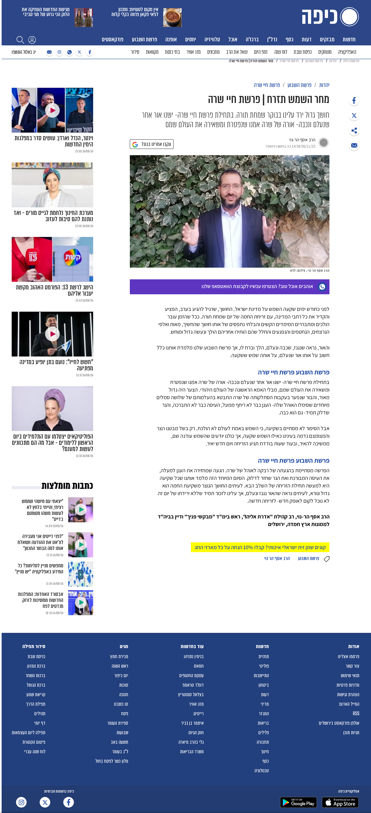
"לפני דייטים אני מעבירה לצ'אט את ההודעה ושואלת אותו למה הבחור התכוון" (40, 542)
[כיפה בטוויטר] (78, 52)
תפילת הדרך (35, 704)
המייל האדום (349, 704)
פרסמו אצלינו (348, 656)
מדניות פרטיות (348, 685)
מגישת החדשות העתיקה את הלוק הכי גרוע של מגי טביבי (46, 12)
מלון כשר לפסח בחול (111, 761)
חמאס (199, 666)
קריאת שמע (36, 694)
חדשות (349, 39)
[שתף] (354, 100)
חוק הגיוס (196, 732)
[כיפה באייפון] (340, 802)
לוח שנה (280, 52)
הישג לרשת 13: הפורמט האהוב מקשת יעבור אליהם (54, 290)
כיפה (329, 16)
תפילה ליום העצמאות (28, 732)
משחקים (325, 52)
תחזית (264, 656)
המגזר (264, 713)
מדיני (265, 704)
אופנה (171, 39)
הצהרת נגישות (348, 694)
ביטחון (264, 685)
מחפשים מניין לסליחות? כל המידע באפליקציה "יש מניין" (39, 568)
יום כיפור (121, 675)
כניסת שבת (303, 52)
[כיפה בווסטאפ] (68, 52)
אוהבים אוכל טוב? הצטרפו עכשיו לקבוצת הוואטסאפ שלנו (257, 286)
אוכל (232, 39)
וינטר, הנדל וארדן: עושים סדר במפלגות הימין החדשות (53, 141)
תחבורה (263, 742)
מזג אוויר (193, 52)
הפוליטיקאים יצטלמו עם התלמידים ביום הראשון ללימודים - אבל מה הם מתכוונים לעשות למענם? (52, 443)
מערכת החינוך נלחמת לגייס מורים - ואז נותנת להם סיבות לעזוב (53, 216)
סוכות (123, 685)
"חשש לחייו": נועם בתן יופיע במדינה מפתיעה (56, 365)
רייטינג (198, 713)
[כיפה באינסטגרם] (58, 52)
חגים (124, 646)
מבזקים (327, 39)
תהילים (39, 713)
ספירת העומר (117, 723)
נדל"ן (272, 39)
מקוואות (152, 52)
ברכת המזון (36, 666)
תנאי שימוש (350, 675)
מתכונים (213, 52)
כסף (289, 39)
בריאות (263, 723)
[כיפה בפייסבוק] (88, 52)
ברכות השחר (35, 675)
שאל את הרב (236, 52)
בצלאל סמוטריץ (191, 694)
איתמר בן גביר (192, 723)
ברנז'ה (252, 39)
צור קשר (352, 666)
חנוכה (123, 694)
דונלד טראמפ (193, 685)
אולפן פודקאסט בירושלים (339, 723)
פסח (124, 713)
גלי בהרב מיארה (191, 742)
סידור (135, 52)
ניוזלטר (48, 52)
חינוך (265, 751)
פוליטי (264, 666)
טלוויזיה (212, 39)
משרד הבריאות (192, 751)
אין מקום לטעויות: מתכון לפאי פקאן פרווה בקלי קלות (134, 12)
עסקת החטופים (191, 675)
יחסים (190, 39)
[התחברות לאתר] (32, 39)
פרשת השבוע (144, 39)
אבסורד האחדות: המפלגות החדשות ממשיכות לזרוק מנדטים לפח (40, 600)
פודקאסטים (112, 39)
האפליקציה (347, 52)
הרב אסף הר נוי (277, 558)
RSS (356, 713)
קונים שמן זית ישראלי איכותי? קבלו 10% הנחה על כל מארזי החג (260, 547)
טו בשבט (121, 704)
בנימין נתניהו (194, 656)
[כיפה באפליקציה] (298, 802)
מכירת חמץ (119, 656)
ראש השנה (120, 666)
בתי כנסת (172, 52)
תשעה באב (119, 742)
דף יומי (39, 723)
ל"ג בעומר (120, 751)
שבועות (122, 732)
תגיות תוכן (351, 732)
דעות (307, 39)
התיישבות (261, 675)
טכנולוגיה (261, 770)
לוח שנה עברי (34, 751)
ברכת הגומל (36, 685)
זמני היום (261, 52)
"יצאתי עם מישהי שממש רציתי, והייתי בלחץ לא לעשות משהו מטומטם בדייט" (42, 510)
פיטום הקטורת (34, 742)
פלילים (263, 732)
